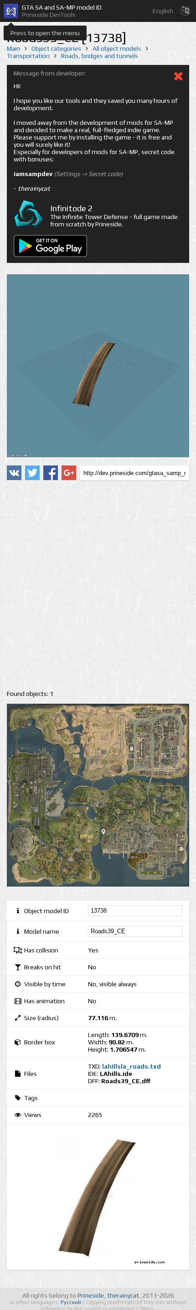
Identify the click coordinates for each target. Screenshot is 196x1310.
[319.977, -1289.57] (107, 833)
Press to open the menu (45, 33)
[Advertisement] (98, 585)
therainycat (123, 1295)
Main (13, 48)
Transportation (28, 55)
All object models (117, 48)
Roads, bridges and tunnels (99, 55)
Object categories (56, 48)
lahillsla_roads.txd (131, 1066)
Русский (72, 1302)
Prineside (90, 1295)
